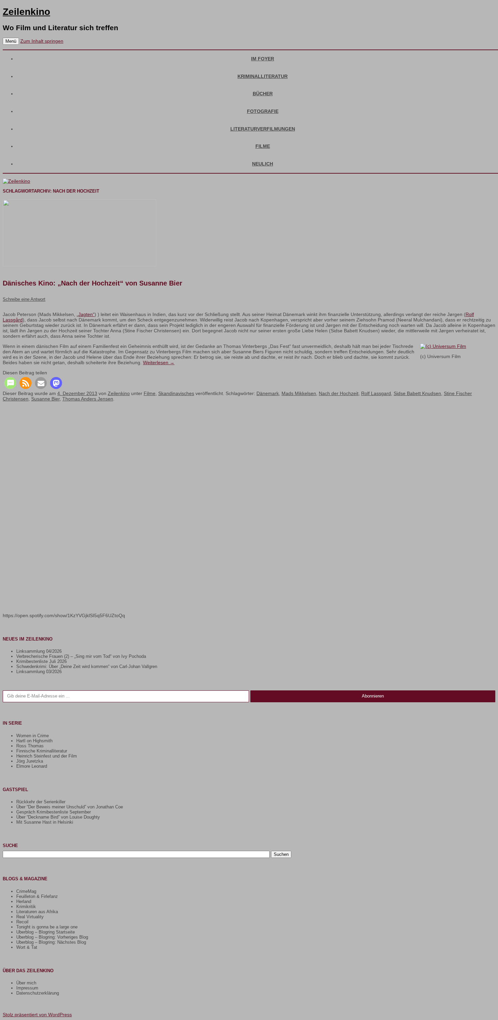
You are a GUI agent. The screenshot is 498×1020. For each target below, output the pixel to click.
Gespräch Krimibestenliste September (53, 812)
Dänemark (267, 393)
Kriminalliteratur (262, 76)
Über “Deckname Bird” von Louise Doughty (58, 817)
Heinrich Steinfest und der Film (46, 756)
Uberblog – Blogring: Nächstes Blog (51, 942)
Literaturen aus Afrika (37, 911)
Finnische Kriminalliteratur (41, 750)
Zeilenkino (26, 11)
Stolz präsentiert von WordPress (37, 1014)
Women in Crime (32, 735)
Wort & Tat (26, 947)
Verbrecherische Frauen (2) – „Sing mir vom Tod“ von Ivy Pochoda (81, 656)
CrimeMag (26, 891)
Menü (10, 41)
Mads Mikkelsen (299, 393)
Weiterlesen (158, 362)
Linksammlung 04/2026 (39, 651)
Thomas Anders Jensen (87, 398)
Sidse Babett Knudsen (417, 393)
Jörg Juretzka (29, 761)
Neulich (262, 163)
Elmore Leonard (31, 766)
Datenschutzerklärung (37, 993)
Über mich (26, 982)
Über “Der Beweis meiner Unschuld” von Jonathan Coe (69, 806)
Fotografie (262, 111)
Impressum (27, 987)
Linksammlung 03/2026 (39, 671)
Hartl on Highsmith (34, 740)
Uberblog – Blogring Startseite (45, 932)
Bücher (263, 93)
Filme (262, 146)
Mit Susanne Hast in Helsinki (44, 822)
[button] (10, 383)
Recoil (22, 921)
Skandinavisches (176, 393)
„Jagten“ (86, 314)
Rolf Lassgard (376, 393)
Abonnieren (373, 696)
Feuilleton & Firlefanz (37, 896)
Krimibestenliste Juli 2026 (41, 661)
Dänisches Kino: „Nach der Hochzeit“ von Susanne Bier (92, 283)
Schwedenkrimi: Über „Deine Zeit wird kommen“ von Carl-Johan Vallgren (86, 666)
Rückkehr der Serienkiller (40, 801)
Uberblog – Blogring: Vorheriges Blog (52, 937)
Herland (23, 901)
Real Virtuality (30, 916)
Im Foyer (262, 58)
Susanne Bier (45, 398)
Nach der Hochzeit (338, 393)
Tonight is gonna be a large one (47, 926)
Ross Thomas (30, 745)
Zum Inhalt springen (41, 41)
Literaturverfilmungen (262, 129)
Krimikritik (26, 906)
